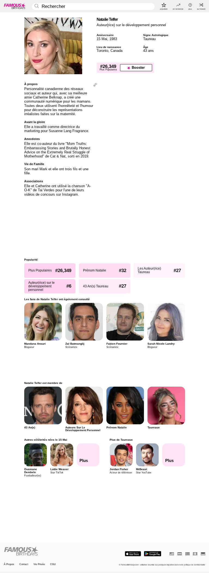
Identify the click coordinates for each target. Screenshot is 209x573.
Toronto (102, 51)
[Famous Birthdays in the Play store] (152, 553)
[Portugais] (187, 553)
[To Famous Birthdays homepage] (15, 6)
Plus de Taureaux (121, 439)
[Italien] (195, 553)
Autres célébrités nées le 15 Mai (45, 439)
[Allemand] (203, 553)
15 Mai (102, 39)
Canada (116, 51)
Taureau (149, 39)
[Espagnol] (179, 553)
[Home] (53, 551)
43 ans (148, 51)
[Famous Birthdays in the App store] (133, 553)
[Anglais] (172, 553)
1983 (113, 39)
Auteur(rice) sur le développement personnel (131, 25)
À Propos (9, 564)
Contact (23, 564)
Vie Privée (39, 564)
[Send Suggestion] (95, 85)
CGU (53, 564)
